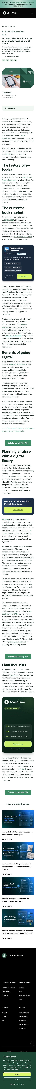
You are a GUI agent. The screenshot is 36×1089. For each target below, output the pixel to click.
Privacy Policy (15, 1069)
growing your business (17, 642)
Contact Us (5, 995)
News (3, 1020)
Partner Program (24, 1012)
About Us (4, 1012)
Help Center (22, 1028)
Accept (17, 1074)
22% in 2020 (9, 220)
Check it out (24, 276)
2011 (8, 154)
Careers (4, 1016)
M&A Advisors (6, 991)
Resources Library (24, 995)
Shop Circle (7, 92)
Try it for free (18, 510)
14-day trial (23, 769)
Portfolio (21, 987)
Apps (20, 991)
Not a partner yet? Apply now (18, 749)
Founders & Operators (8, 987)
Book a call (18, 744)
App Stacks (22, 1020)
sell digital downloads (18, 364)
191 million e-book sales (23, 237)
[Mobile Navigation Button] (29, 13)
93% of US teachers (14, 336)
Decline (17, 1079)
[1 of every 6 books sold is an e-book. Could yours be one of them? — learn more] (18, 78)
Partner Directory (24, 1024)
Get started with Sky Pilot (18, 443)
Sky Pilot (5, 519)
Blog (20, 999)
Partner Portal (23, 1016)
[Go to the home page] (10, 13)
